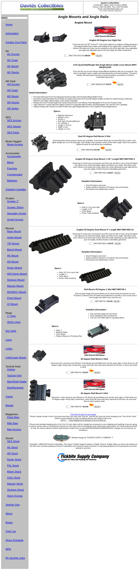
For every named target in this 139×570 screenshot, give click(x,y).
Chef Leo (11, 531)
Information (12, 33)
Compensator (14, 174)
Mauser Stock (15, 483)
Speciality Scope (16, 213)
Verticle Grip (13, 504)
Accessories (14, 156)
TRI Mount (13, 243)
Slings (9, 513)
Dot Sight (11, 330)
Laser (9, 339)
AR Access (13, 84)
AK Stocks (13, 72)
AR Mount (13, 96)
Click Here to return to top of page (83, 414)
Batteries (12, 180)
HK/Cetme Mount (17, 273)
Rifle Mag (12, 423)
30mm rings (14, 322)
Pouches (12, 168)
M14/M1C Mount (16, 292)
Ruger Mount (14, 267)
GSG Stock (13, 477)
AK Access (13, 54)
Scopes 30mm (15, 207)
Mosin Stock (14, 471)
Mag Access (14, 429)
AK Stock (12, 447)
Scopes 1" (13, 201)
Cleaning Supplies (16, 189)
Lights (9, 348)
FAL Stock (13, 465)
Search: (4, 18)
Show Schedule (14, 540)
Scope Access (15, 219)
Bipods (9, 405)
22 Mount (12, 304)
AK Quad (12, 60)
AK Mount (12, 66)
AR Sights (13, 108)
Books (9, 522)
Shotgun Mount (16, 279)
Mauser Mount (15, 285)
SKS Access (14, 120)
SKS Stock (13, 441)
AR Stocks (13, 102)
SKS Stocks (14, 126)
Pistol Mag (13, 417)
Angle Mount (14, 237)
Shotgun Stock (15, 489)
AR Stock (12, 453)
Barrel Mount (14, 249)
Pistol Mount (14, 298)
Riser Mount (14, 231)
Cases (9, 396)
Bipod (10, 162)
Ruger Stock (14, 459)
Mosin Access (15, 144)
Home (9, 24)
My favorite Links (15, 557)
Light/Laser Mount (16, 357)
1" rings (11, 316)
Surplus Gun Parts (16, 42)
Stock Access (15, 495)
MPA (8, 549)
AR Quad (12, 90)
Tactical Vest (14, 375)
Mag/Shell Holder (17, 381)
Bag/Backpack (15, 387)
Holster (11, 369)
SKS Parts (13, 132)
